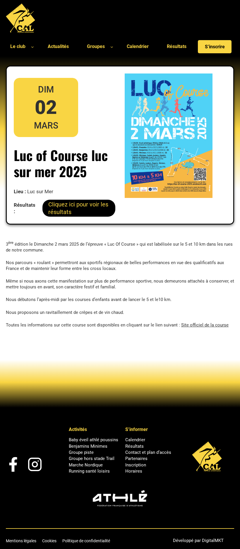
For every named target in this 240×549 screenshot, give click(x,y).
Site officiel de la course (205, 325)
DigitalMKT (213, 540)
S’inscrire (215, 46)
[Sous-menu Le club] (32, 46)
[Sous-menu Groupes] (111, 46)
